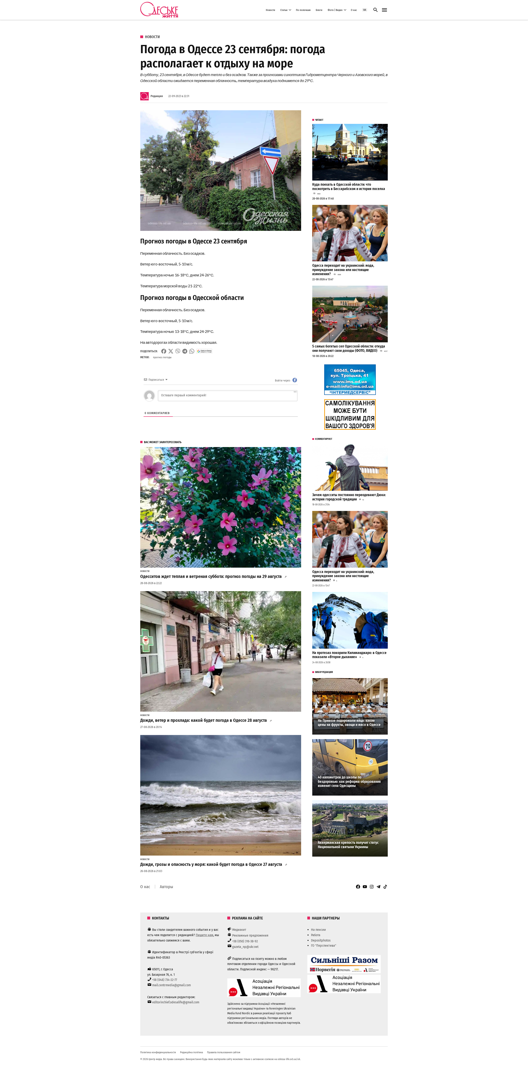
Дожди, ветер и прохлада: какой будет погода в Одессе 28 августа (203, 720)
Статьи (284, 9)
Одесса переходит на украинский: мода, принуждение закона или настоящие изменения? (343, 269)
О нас (354, 9)
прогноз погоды (162, 357)
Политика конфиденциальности (158, 1052)
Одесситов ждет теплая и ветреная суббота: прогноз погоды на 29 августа (211, 576)
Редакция (157, 96)
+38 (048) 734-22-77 (164, 980)
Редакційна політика (191, 1052)
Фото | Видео (335, 9)
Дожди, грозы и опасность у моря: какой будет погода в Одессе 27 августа (211, 864)
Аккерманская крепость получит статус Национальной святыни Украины (348, 845)
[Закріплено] (384, 10)
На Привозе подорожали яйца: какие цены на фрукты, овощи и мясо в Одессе (349, 722)
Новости (270, 9)
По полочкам (303, 9)
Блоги (319, 9)
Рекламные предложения (250, 935)
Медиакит (239, 930)
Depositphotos (321, 940)
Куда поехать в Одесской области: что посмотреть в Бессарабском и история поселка (348, 186)
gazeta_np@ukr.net (245, 947)
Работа (315, 935)
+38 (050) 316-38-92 (245, 941)
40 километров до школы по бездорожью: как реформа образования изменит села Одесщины (349, 781)
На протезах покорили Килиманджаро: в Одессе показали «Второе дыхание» (349, 655)
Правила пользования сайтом (223, 1052)
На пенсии (318, 930)
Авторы (166, 886)
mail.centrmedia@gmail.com (171, 985)
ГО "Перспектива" (323, 945)
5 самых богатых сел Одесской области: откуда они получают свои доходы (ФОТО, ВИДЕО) (348, 348)
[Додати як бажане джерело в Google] (204, 351)
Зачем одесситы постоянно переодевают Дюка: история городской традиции (349, 497)
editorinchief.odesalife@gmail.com (175, 1002)
